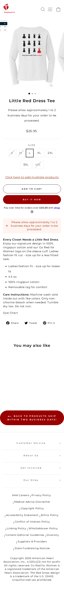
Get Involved (31, 468)
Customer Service (31, 443)
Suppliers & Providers (32, 541)
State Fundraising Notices (32, 548)
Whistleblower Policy (43, 528)
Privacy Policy (41, 495)
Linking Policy (16, 528)
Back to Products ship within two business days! (32, 418)
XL (39, 152)
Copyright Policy (32, 508)
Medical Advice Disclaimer (32, 501)
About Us (31, 455)
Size (32, 145)
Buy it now (32, 199)
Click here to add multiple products (32, 177)
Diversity (53, 535)
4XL (38, 164)
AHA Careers (20, 495)
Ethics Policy (50, 515)
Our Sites (31, 480)
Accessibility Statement (22, 515)
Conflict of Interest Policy (32, 521)
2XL (50, 152)
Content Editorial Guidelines (25, 535)
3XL (25, 164)
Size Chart (10, 312)
